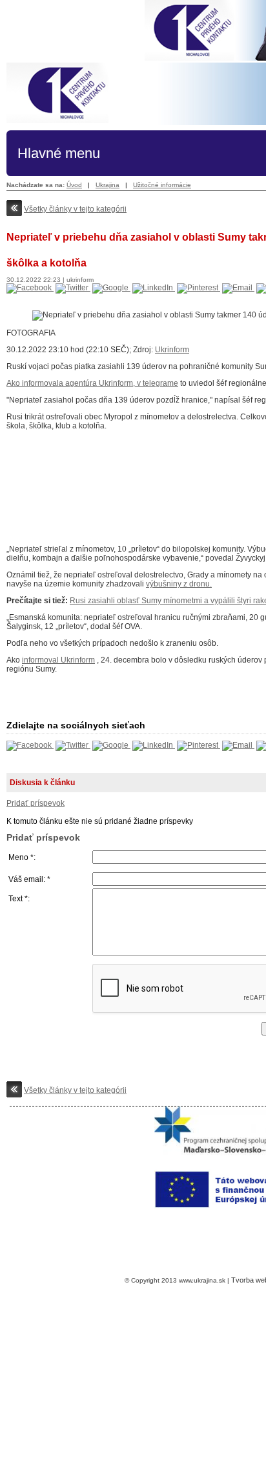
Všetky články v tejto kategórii (75, 209)
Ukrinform (172, 349)
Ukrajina (107, 184)
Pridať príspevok (35, 803)
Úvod (74, 184)
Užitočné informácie (162, 184)
